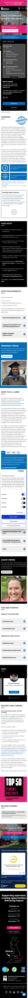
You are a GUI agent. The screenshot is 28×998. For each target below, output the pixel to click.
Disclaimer (6, 988)
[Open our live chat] (24, 994)
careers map (12, 771)
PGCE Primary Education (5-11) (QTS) (15, 750)
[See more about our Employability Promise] (21, 120)
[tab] (8, 452)
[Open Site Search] (22, 8)
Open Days (14, 107)
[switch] (23, 499)
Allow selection (13, 521)
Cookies (23, 988)
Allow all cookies (14, 516)
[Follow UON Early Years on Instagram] (4, 97)
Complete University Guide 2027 (9, 181)
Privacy (18, 988)
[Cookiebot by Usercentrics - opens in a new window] (19, 471)
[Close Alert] (26, 1)
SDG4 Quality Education (15, 405)
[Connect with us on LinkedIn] (21, 992)
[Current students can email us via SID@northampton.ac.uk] (18, 921)
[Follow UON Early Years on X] (7, 97)
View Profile (14, 692)
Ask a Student (14, 927)
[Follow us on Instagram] (17, 992)
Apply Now (14, 103)
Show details (20, 512)
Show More (14, 77)
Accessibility (12, 988)
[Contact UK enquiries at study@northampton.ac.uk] (18, 911)
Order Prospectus (14, 932)
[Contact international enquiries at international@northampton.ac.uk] (18, 916)
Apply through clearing (10, 30)
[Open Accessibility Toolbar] (19, 8)
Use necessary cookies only (13, 525)
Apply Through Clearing (14, 833)
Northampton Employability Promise (12, 276)
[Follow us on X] (10, 992)
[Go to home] (5, 8)
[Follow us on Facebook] (6, 992)
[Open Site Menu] (26, 8)
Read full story (6, 356)
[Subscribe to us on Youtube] (14, 992)
